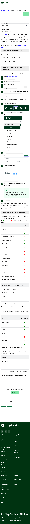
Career (2, 497)
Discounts (4, 247)
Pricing (16, 475)
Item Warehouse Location (8, 276)
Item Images (5, 269)
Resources (4, 475)
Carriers (15, 441)
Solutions (3, 435)
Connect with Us (17, 482)
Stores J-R (25, 10)
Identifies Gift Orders (7, 251)
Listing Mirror (4, 34)
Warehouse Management (4, 454)
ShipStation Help (5, 10)
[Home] (6, 3)
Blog (2, 482)
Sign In (15, 484)
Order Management (5, 447)
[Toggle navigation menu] (28, 3)
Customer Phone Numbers (8, 236)
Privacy (6, 520)
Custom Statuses (6, 229)
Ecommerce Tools (18, 454)
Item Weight (5, 265)
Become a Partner (18, 457)
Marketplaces (17, 448)
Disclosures (11, 520)
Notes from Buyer (6, 258)
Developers (3, 500)
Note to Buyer (5, 340)
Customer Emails (6, 233)
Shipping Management (4, 439)
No (9, 405)
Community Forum (5, 489)
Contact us (15, 393)
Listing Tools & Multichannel (17, 451)
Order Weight (5, 261)
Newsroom (3, 479)
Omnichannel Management (4, 444)
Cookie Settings (17, 520)
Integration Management (4, 468)
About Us (3, 493)
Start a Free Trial (17, 479)
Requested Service (6, 240)
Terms (3, 520)
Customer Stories (5, 484)
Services (3, 471)
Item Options (5, 272)
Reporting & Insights (5, 464)
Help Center (3, 487)
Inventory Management (4, 450)
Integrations (17, 435)
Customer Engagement (4, 459)
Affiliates (3, 502)
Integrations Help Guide (16, 10)
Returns (2, 462)
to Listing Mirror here (12, 76)
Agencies (16, 439)
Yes (4, 405)
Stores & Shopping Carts (18, 444)
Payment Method (6, 243)
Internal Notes (5, 254)
